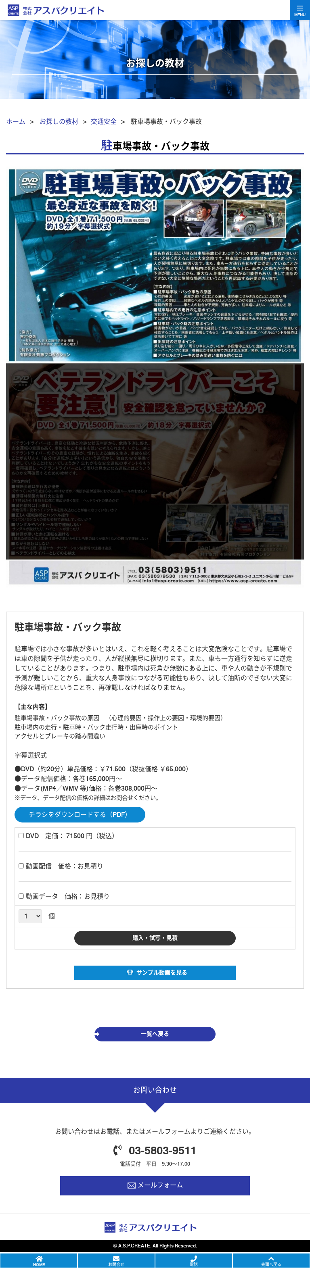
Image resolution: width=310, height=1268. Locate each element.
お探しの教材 (59, 121)
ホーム (15, 121)
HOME (39, 1264)
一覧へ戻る (155, 1034)
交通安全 (104, 121)
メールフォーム (160, 1185)
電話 (194, 1264)
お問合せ (116, 1264)
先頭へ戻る (271, 1264)
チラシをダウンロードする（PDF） (80, 814)
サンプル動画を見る (161, 972)
